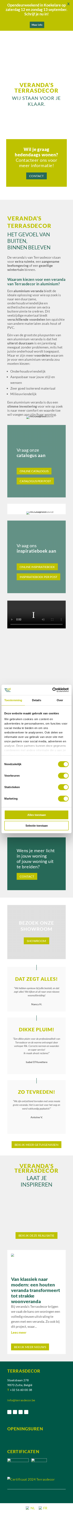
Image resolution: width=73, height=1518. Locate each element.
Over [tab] (60, 700)
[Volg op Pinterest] (21, 1412)
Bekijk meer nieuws (30, 1347)
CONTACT (36, 176)
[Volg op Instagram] (15, 1412)
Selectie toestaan (36, 825)
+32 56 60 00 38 (21, 1389)
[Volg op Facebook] (9, 1412)
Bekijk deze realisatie (36, 1235)
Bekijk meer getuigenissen (36, 1144)
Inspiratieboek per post (38, 577)
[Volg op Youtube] (26, 1412)
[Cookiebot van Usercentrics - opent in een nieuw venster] (52, 689)
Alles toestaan (36, 814)
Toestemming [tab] (13, 700)
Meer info (37, 24)
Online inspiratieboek (37, 567)
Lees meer (18, 1332)
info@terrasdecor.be (21, 1400)
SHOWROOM (36, 941)
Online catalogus (34, 471)
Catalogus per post (35, 481)
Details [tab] (36, 700)
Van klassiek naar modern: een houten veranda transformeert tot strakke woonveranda (35, 1290)
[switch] (63, 776)
